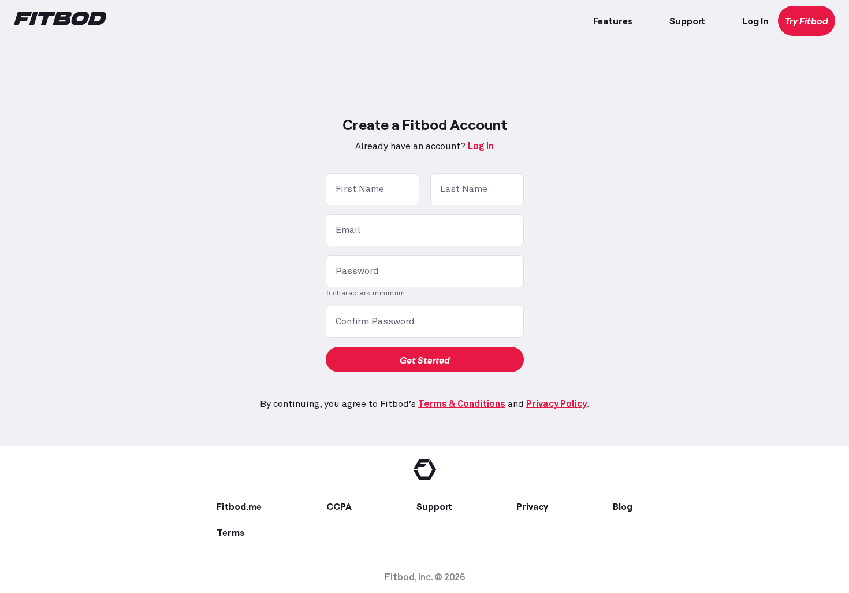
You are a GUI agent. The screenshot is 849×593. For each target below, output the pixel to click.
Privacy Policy (556, 404)
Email (348, 230)
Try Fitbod (806, 20)
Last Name (463, 189)
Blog (622, 506)
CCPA (339, 506)
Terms (230, 532)
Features (612, 20)
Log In (755, 20)
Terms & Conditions (461, 404)
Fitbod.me (239, 506)
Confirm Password (375, 321)
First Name (360, 189)
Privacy (532, 506)
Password (357, 271)
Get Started (425, 359)
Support (687, 20)
